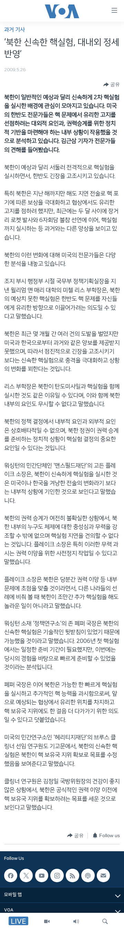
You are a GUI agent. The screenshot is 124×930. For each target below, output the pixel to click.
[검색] (105, 921)
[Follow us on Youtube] (41, 875)
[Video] (47, 921)
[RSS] (72, 875)
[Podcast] (87, 875)
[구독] (103, 875)
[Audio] (76, 921)
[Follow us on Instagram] (56, 875)
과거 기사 (14, 30)
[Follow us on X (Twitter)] (26, 875)
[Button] (111, 84)
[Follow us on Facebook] (10, 875)
